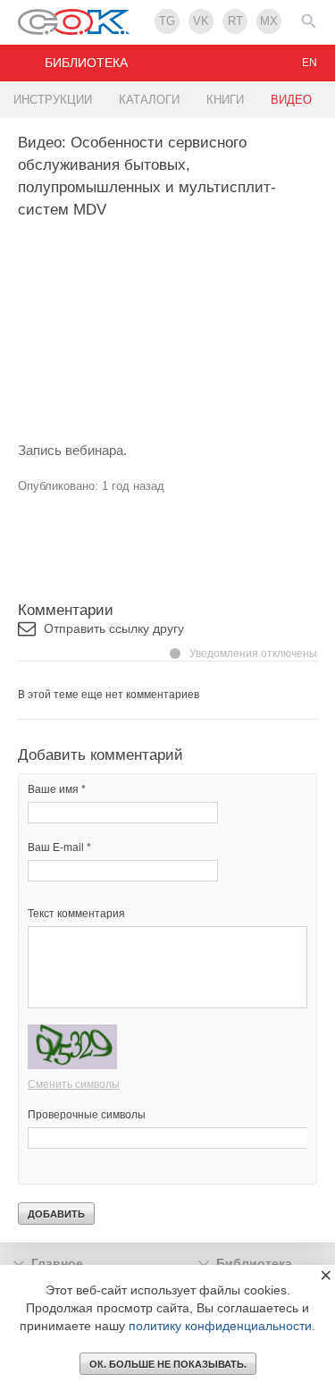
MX (269, 21)
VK (201, 21)
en (309, 62)
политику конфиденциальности (220, 1326)
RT (235, 21)
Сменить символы (74, 1084)
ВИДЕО (291, 99)
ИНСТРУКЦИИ (52, 99)
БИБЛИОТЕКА (86, 62)
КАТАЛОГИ (149, 99)
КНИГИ (225, 99)
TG (167, 21)
